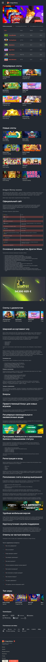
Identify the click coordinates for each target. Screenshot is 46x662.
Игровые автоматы (6, 651)
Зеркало (3, 649)
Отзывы (3, 655)
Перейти (38, 20)
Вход (5, 660)
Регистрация (13, 660)
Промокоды (4, 653)
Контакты (4, 658)
